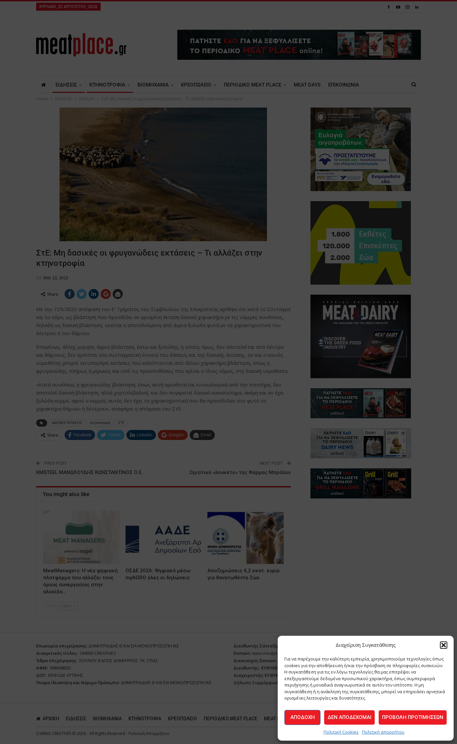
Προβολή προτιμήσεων (412, 717)
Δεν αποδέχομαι (349, 717)
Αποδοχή (302, 717)
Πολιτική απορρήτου (383, 732)
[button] (443, 645)
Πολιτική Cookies (341, 732)
